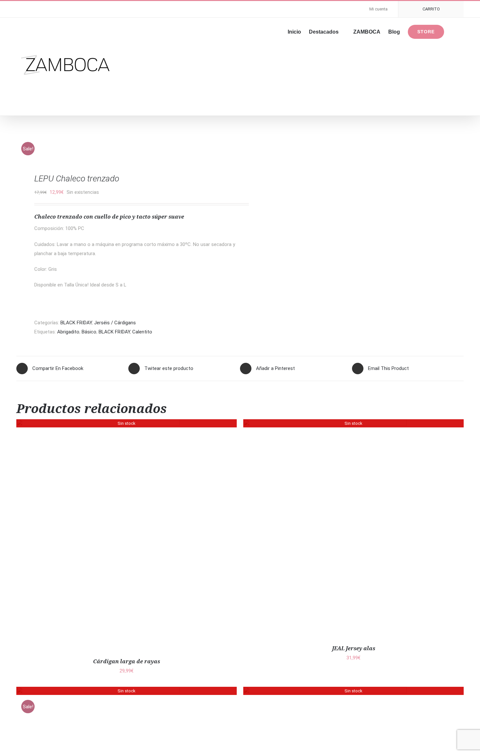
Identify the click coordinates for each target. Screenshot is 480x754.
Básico (89, 332)
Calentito (142, 332)
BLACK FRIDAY (76, 323)
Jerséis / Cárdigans (115, 323)
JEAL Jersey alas (353, 648)
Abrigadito (68, 332)
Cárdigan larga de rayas (126, 661)
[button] (454, 31)
